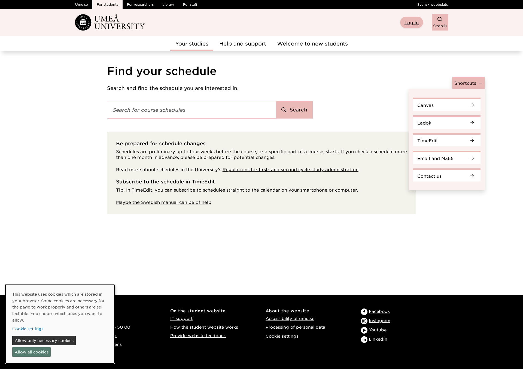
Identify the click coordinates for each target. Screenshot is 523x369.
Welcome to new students (312, 43)
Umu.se (81, 4)
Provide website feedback (198, 335)
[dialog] (59, 324)
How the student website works (204, 326)
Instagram (379, 320)
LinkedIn (378, 338)
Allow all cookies (31, 351)
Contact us (429, 176)
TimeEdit (427, 140)
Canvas (425, 105)
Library (168, 4)
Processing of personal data (295, 326)
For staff (190, 4)
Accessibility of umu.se (290, 318)
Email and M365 (435, 158)
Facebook (379, 311)
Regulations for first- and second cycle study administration (290, 169)
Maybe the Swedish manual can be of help (163, 202)
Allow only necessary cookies (44, 340)
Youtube (378, 329)
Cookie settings (282, 335)
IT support (181, 318)
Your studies (191, 43)
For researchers (140, 4)
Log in (412, 22)
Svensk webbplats (432, 4)
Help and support (242, 43)
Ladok (424, 122)
